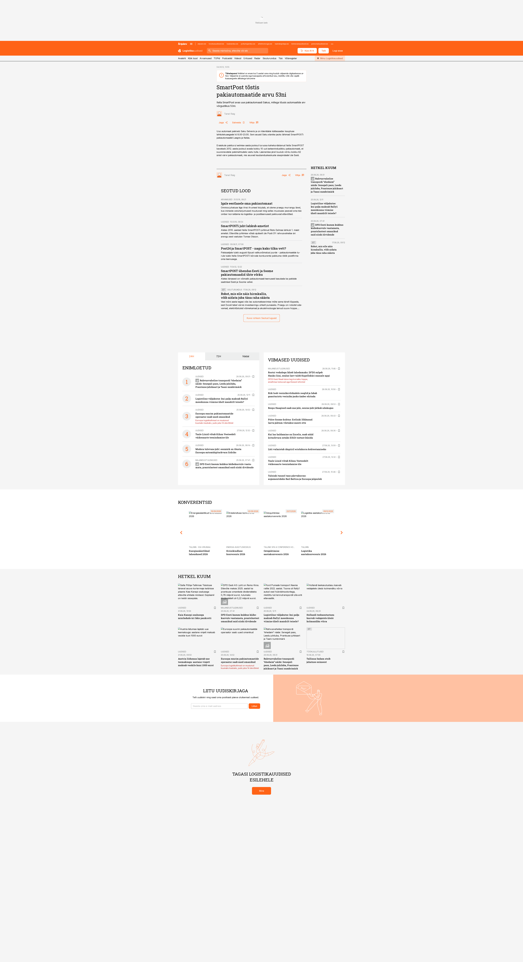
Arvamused (206, 58)
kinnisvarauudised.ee (300, 44)
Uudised (225, 222)
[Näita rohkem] (332, 44)
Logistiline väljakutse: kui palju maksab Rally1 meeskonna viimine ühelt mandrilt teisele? (281, 618)
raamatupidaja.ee (282, 44)
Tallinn (305, 547)
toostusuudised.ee (216, 44)
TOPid (217, 58)
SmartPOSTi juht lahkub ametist (245, 226)
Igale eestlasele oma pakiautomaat (246, 203)
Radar (257, 58)
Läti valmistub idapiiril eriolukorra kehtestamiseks (297, 449)
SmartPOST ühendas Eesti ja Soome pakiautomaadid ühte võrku (247, 273)
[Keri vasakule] (181, 532)
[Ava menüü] (191, 44)
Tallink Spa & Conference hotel (280, 547)
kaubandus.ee (232, 44)
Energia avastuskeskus (238, 547)
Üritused (247, 58)
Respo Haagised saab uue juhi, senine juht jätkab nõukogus (300, 408)
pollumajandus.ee (248, 44)
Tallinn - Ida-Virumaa (199, 547)
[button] (219, 706)
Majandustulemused (206, 460)
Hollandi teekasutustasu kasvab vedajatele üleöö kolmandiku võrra (320, 618)
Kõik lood (192, 58)
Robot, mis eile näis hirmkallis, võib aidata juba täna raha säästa (245, 296)
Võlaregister (291, 58)
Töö (281, 58)
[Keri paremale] (341, 532)
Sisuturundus (269, 58)
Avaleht (182, 58)
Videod (237, 58)
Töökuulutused (315, 651)
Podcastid (227, 58)
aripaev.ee (202, 44)
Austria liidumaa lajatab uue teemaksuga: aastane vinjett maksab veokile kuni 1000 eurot (196, 662)
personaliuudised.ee (319, 44)
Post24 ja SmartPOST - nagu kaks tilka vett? (253, 248)
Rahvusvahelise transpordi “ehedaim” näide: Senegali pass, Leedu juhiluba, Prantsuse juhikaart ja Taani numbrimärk (327, 185)
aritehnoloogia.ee (265, 44)
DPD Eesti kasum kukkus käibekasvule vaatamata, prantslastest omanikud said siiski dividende (240, 618)
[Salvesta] (253, 376)
